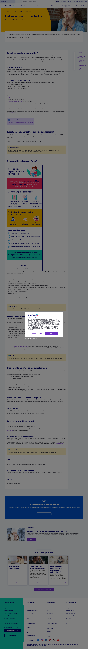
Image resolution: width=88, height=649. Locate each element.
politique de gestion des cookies (38, 327)
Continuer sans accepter (31, 338)
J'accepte (51, 333)
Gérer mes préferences (36, 333)
